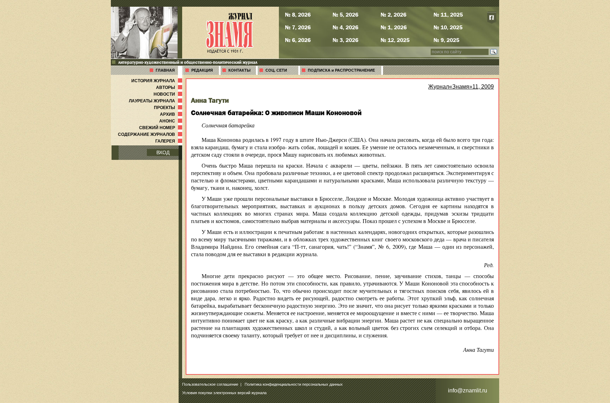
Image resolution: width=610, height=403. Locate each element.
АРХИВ (172, 114)
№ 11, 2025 (448, 14)
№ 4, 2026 (345, 27)
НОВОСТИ (169, 94)
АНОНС (171, 121)
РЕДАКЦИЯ (202, 70)
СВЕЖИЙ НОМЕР (161, 127)
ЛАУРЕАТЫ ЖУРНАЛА (156, 100)
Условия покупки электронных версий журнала (224, 393)
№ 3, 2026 (345, 40)
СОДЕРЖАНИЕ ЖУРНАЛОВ (151, 134)
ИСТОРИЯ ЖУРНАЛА (157, 80)
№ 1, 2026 (394, 27)
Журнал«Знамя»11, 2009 (461, 87)
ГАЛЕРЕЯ (169, 141)
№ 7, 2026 (298, 27)
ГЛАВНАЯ (165, 70)
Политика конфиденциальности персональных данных (294, 384)
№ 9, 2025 (446, 40)
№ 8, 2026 (298, 14)
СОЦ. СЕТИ (276, 70)
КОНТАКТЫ (239, 70)
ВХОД (162, 152)
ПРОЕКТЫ (169, 107)
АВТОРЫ (170, 87)
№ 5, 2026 (345, 14)
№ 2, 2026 (393, 14)
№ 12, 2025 (395, 40)
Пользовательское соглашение (210, 384)
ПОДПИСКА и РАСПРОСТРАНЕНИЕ (341, 70)
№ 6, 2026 (298, 40)
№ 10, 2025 (447, 27)
